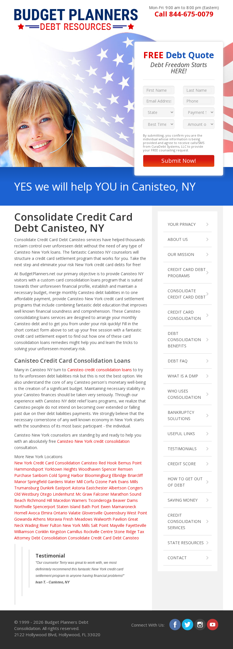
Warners (79, 500)
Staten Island (68, 506)
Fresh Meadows (78, 519)
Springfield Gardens (45, 481)
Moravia (54, 519)
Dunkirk (47, 488)
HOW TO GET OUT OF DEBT (185, 482)
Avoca (34, 513)
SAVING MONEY (182, 500)
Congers (135, 488)
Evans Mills (128, 481)
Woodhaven (89, 469)
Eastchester (97, 488)
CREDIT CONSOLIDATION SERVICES (184, 521)
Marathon (119, 494)
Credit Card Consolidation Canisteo (65, 463)
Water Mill (73, 481)
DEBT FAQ (178, 361)
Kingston (58, 531)
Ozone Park (106, 481)
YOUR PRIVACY (181, 224)
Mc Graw (84, 494)
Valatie (74, 513)
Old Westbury (26, 494)
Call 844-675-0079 (184, 13)
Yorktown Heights (61, 469)
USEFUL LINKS (181, 433)
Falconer (101, 494)
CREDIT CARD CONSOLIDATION (184, 315)
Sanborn (40, 475)
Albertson (117, 488)
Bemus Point (130, 463)
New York (23, 463)
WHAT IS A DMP (183, 376)
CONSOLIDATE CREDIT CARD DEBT (187, 294)
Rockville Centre (98, 531)
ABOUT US (178, 239)
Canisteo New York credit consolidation (93, 441)
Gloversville (92, 513)
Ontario (60, 513)
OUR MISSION (181, 254)
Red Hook (108, 463)
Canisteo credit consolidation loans (99, 369)
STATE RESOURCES (186, 542)
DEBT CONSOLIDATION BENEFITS (184, 340)
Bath (86, 506)
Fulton (55, 525)
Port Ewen (101, 506)
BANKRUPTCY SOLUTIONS (181, 415)
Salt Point (100, 525)
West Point (137, 513)
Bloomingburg (98, 475)
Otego (46, 494)
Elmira (46, 513)
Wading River (37, 525)
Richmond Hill (39, 500)
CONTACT (177, 557)
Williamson (24, 531)
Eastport (63, 488)
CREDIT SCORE (182, 463)
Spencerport (44, 506)
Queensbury (115, 513)
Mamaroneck (124, 506)
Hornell (20, 513)
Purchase (22, 475)
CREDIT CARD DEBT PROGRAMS (187, 272)
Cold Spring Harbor (66, 475)
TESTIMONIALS (182, 448)
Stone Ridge (125, 531)
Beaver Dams (125, 500)
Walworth (102, 519)
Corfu (89, 481)
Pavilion (120, 519)
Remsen (125, 469)
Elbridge (119, 475)
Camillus (74, 531)
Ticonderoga (99, 500)
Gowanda (23, 519)
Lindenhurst (63, 494)
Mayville (117, 525)
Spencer (109, 469)
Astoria (78, 488)
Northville (23, 506)
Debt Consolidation (49, 538)
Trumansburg (26, 488)
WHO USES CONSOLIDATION (184, 394)
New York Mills (76, 525)
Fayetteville (136, 525)
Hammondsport (28, 469)
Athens (39, 519)
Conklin (42, 531)
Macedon (61, 500)
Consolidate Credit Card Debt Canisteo (103, 538)
